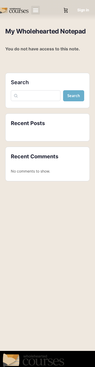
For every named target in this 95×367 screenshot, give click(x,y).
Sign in (83, 10)
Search (20, 82)
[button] (35, 10)
